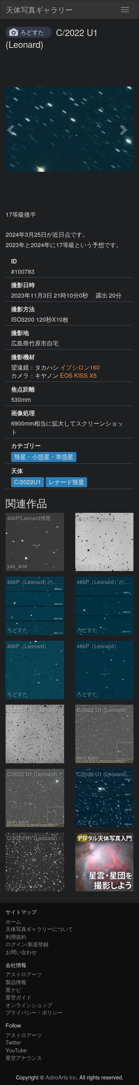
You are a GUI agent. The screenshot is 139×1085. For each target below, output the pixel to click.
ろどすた (32, 32)
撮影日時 (23, 285)
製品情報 (16, 982)
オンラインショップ (29, 1005)
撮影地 (20, 333)
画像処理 (23, 413)
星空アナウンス (24, 1057)
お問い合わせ (21, 951)
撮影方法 (23, 309)
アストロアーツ (24, 974)
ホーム (13, 921)
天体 (17, 471)
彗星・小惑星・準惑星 (43, 456)
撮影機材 (23, 357)
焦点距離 (23, 389)
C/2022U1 (27, 482)
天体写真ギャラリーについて (39, 928)
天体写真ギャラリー (39, 9)
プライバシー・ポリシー (34, 1012)
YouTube (16, 1050)
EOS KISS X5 (78, 375)
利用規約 (16, 936)
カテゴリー (26, 446)
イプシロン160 (80, 367)
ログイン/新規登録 (27, 944)
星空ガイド (19, 997)
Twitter (13, 1042)
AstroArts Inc (61, 1077)
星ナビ (13, 989)
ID (14, 261)
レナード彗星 (66, 482)
